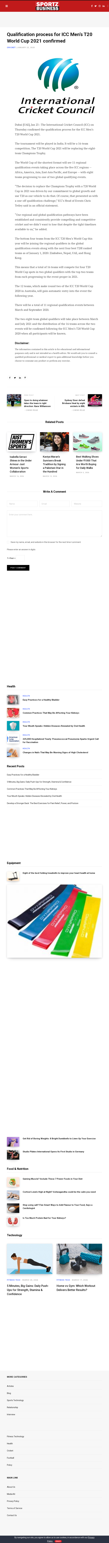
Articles (10, 1386)
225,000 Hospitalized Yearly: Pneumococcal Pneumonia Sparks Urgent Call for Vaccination (61, 741)
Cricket (11, 48)
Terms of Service (14, 1508)
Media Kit (11, 1494)
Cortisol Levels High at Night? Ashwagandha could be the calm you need (59, 1192)
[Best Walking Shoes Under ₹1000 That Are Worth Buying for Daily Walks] (87, 441)
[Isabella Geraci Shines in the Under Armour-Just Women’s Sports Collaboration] (21, 441)
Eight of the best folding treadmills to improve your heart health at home (59, 873)
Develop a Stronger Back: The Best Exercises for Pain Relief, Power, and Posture (42, 803)
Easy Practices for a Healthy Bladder (41, 700)
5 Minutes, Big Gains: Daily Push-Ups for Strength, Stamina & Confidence (39, 782)
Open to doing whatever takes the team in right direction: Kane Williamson (37, 403)
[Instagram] (5, 94)
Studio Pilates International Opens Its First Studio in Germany (53, 1151)
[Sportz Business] (47, 6)
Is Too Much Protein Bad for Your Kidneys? (44, 1218)
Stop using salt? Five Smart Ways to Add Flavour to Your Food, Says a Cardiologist (57, 1207)
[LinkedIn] (5, 79)
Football (10, 1458)
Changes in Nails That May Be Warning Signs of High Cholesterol (55, 752)
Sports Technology (15, 1400)
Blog (9, 1393)
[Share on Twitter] (5, 72)
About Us (11, 1487)
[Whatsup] (5, 87)
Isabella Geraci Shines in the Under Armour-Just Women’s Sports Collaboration (21, 464)
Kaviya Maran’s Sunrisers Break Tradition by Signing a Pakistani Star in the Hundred (54, 464)
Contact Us (12, 1515)
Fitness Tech (13, 1280)
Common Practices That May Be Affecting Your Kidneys (51, 713)
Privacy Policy (13, 1501)
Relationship (12, 1407)
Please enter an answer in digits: (21, 549)
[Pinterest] (25, 377)
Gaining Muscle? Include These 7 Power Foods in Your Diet (52, 1179)
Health (26, 696)
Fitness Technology (15, 1436)
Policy (9, 1465)
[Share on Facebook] (5, 64)
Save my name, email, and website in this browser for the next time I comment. (46, 542)
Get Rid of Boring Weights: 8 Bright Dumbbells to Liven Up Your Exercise (59, 1138)
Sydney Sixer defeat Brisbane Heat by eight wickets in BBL (73, 403)
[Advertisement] (54, 18)
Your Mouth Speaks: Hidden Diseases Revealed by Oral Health (54, 726)
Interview (11, 1414)
